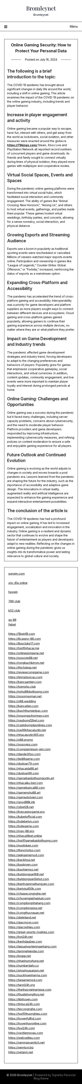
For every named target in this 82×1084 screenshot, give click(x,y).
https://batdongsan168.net (26, 874)
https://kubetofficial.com (25, 816)
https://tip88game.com (24, 759)
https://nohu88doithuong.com (28, 691)
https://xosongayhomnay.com (28, 715)
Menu (74, 26)
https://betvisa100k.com (24, 888)
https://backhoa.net (21, 860)
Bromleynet (41, 8)
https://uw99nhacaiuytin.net (27, 730)
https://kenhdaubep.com (25, 941)
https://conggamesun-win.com (29, 749)
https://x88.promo (20, 740)
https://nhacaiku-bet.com (25, 783)
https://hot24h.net (20, 937)
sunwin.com (16, 573)
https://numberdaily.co (23, 965)
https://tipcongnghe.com (25, 1009)
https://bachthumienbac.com (28, 711)
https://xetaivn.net (20, 1052)
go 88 (12, 620)
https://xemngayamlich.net (26, 1042)
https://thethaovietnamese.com (29, 989)
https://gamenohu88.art (24, 792)
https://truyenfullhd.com (24, 1018)
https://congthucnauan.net (26, 913)
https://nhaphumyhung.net (26, 961)
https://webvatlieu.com (24, 1038)
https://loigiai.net (19, 956)
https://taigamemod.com (25, 980)
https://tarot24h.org (21, 985)
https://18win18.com (21, 634)
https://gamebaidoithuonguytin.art (31, 778)
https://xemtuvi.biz (21, 1047)
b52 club (14, 610)
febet (12, 624)
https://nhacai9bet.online (25, 836)
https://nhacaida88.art (23, 768)
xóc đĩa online (17, 583)
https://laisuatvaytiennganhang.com (32, 946)
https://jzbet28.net (21, 807)
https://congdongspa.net (25, 908)
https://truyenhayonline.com (27, 1023)
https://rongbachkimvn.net (26, 663)
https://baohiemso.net (23, 869)
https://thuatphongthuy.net (26, 994)
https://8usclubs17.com (24, 643)
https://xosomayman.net (25, 696)
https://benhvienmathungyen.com (31, 884)
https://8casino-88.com (24, 639)
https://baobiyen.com (23, 864)
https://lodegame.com (23, 826)
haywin (13, 592)
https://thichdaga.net (22, 667)
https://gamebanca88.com (26, 787)
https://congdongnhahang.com (29, 903)
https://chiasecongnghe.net (27, 893)
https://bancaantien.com (25, 682)
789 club (14, 601)
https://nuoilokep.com (23, 845)
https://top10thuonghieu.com (27, 1014)
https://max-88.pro (21, 831)
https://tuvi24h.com (21, 1028)
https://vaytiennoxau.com (25, 1033)
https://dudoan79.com (23, 763)
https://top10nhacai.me (23, 648)
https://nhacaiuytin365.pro (26, 735)
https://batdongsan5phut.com (28, 879)
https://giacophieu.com (24, 927)
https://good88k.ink (21, 802)
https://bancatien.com (23, 706)
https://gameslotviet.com (25, 797)
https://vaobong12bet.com (26, 720)
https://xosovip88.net (23, 658)
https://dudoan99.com (23, 773)
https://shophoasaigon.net (26, 970)
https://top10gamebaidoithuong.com (33, 840)
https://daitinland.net (22, 917)
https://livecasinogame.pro (26, 812)
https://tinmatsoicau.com (25, 677)
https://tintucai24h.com (24, 1004)
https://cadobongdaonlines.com (30, 725)
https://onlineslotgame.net (26, 653)
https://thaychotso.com (24, 850)
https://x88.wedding (22, 701)
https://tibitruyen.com (23, 999)
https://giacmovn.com (23, 922)
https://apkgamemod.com (26, 855)
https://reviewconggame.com (28, 672)
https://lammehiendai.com (26, 951)
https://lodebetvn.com (23, 821)
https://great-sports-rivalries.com (31, 932)
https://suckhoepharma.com (27, 975)
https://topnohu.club (22, 686)
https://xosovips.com (22, 744)
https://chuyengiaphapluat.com (29, 898)
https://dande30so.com (24, 754)
